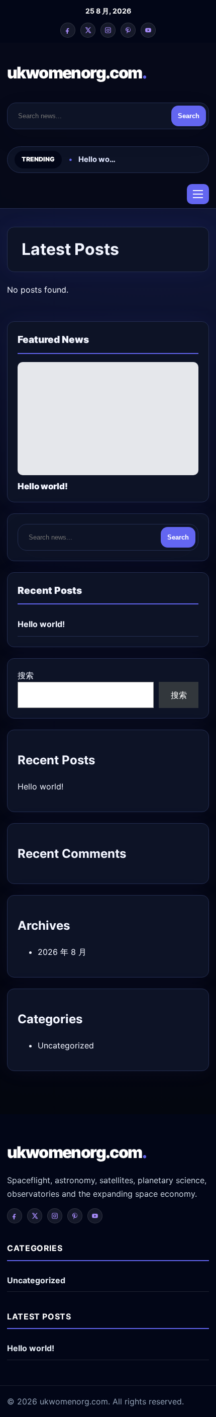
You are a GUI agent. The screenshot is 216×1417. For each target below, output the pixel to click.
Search (188, 116)
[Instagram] (108, 30)
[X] (87, 30)
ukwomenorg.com (76, 72)
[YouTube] (148, 30)
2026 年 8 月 (62, 952)
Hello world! (41, 624)
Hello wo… (97, 159)
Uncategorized (66, 1045)
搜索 (26, 675)
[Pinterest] (128, 30)
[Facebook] (67, 30)
